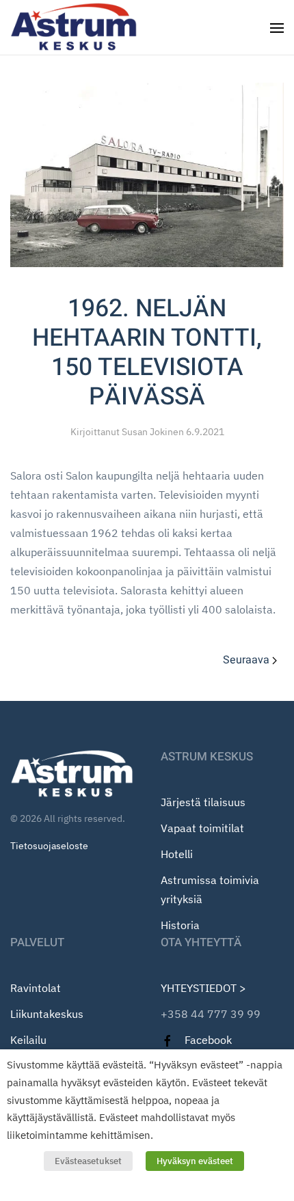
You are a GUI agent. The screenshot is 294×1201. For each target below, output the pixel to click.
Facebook (208, 1040)
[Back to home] (75, 27)
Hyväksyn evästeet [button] (195, 1161)
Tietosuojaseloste (49, 846)
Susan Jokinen (153, 432)
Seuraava (246, 660)
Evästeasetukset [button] (88, 1161)
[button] (277, 27)
